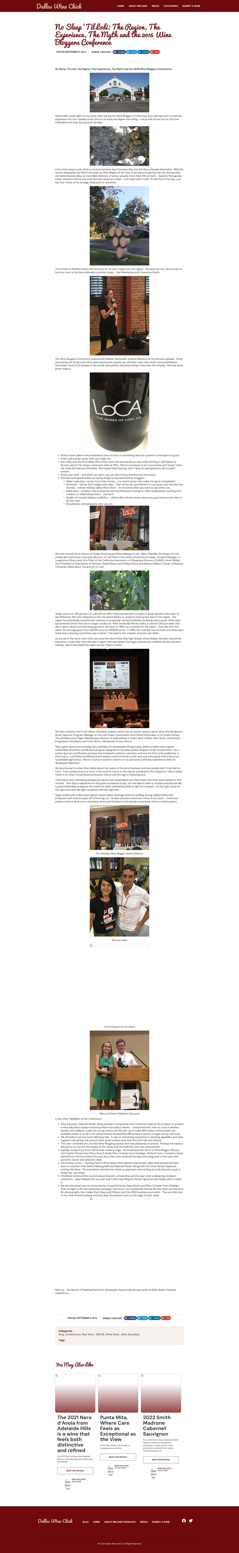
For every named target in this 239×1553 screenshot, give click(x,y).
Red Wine (88, 1334)
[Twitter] (191, 1521)
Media (155, 6)
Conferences (73, 1334)
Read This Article (75, 1470)
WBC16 (100, 1334)
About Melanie (138, 6)
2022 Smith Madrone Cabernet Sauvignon (157, 1425)
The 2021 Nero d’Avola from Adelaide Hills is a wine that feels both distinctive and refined (74, 1434)
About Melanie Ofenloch (120, 1521)
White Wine (112, 1334)
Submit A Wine (191, 6)
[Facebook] (184, 1521)
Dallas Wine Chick (79, 1479)
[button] (119, 52)
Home (120, 6)
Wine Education (130, 1334)
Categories (171, 6)
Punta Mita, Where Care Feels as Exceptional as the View (118, 1428)
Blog (61, 1334)
